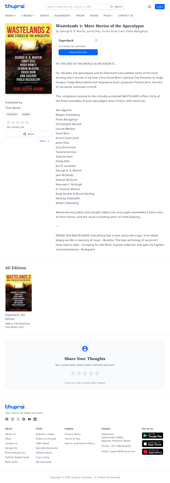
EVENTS (44, 15)
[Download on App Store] (153, 443)
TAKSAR (80, 15)
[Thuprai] (14, 6)
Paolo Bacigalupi (137, 31)
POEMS (94, 15)
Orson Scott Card (113, 31)
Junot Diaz (93, 31)
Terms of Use (72, 438)
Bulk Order (11, 461)
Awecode (115, 477)
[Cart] (149, 6)
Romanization (44, 452)
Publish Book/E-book (17, 457)
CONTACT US (125, 15)
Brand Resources (15, 452)
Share (31, 133)
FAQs (8, 438)
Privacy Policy (73, 434)
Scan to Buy (42, 457)
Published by (13, 102)
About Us (10, 434)
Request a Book (45, 434)
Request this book (78, 52)
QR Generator (44, 461)
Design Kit (11, 448)
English (26, 114)
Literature (12, 114)
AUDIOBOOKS (62, 15)
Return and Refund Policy (80, 443)
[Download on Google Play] (153, 435)
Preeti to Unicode (46, 438)
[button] (45, 141)
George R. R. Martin (72, 31)
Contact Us (11, 443)
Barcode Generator (47, 448)
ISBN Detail (42, 443)
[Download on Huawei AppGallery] (153, 452)
